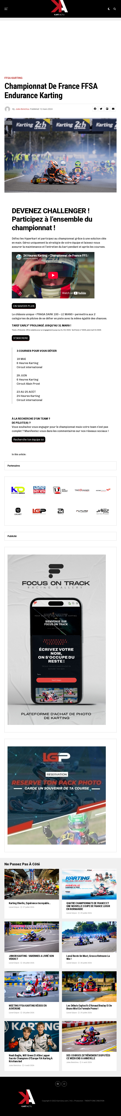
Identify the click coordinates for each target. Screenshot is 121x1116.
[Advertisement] (60, 48)
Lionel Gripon (14, 907)
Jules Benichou (22, 109)
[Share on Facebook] (95, 108)
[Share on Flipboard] (107, 108)
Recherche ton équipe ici (28, 439)
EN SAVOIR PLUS (23, 306)
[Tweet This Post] (101, 108)
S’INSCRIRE (20, 338)
